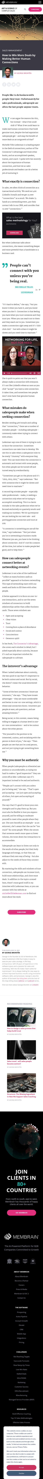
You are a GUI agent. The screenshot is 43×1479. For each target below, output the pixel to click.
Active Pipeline (21, 1316)
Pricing (21, 1342)
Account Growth (21, 1321)
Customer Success (21, 1387)
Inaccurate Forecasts (21, 1361)
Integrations (21, 1338)
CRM (21, 1329)
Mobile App (21, 1334)
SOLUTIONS (21, 1378)
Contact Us (21, 1298)
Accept (21, 1467)
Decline (21, 1473)
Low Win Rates (21, 1369)
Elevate (21, 1325)
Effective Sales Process (21, 1422)
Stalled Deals (21, 1374)
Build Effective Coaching (21, 1414)
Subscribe (21, 912)
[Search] (25, 9)
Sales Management (12, 50)
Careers (21, 1285)
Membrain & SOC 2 (21, 1293)
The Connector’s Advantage (25, 643)
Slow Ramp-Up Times (21, 1365)
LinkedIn (35, 985)
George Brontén (24, 73)
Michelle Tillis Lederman (24, 290)
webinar (21, 981)
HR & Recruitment (21, 1391)
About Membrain (21, 1276)
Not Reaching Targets (22, 1356)
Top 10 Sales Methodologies (21, 1418)
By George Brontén (11, 953)
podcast (31, 981)
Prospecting (21, 1312)
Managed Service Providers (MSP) (21, 1399)
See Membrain (21, 1213)
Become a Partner (21, 1281)
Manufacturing (21, 1395)
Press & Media (21, 1289)
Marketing (21, 1382)
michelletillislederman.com (14, 893)
